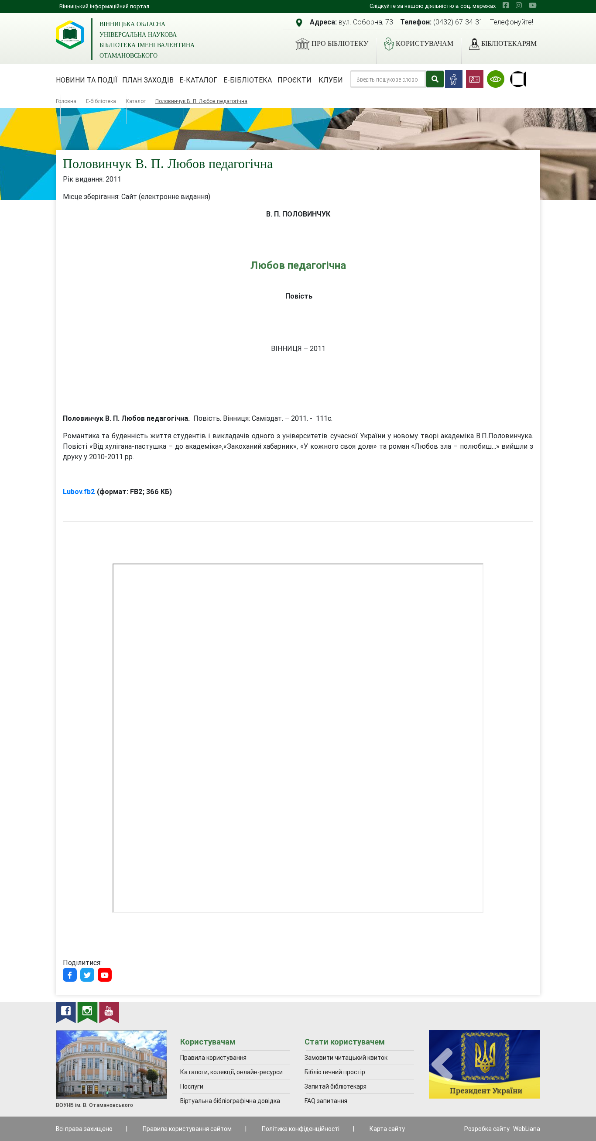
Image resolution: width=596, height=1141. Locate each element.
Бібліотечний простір (335, 1072)
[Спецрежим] (495, 79)
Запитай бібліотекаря (336, 1086)
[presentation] (442, 1065)
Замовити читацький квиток (346, 1058)
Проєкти (294, 80)
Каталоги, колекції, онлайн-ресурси (231, 1072)
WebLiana (526, 1129)
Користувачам (424, 43)
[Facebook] (70, 975)
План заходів (148, 80)
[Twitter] (87, 975)
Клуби (331, 80)
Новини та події (86, 80)
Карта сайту (387, 1129)
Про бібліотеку (340, 43)
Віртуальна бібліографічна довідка (230, 1101)
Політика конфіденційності (300, 1129)
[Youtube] (105, 975)
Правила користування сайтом (187, 1129)
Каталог (136, 101)
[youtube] (532, 5)
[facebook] (505, 5)
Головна (66, 101)
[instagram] (518, 5)
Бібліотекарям (509, 43)
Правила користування (213, 1058)
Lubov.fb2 (79, 491)
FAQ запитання (326, 1101)
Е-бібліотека (247, 80)
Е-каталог (198, 80)
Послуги (191, 1086)
